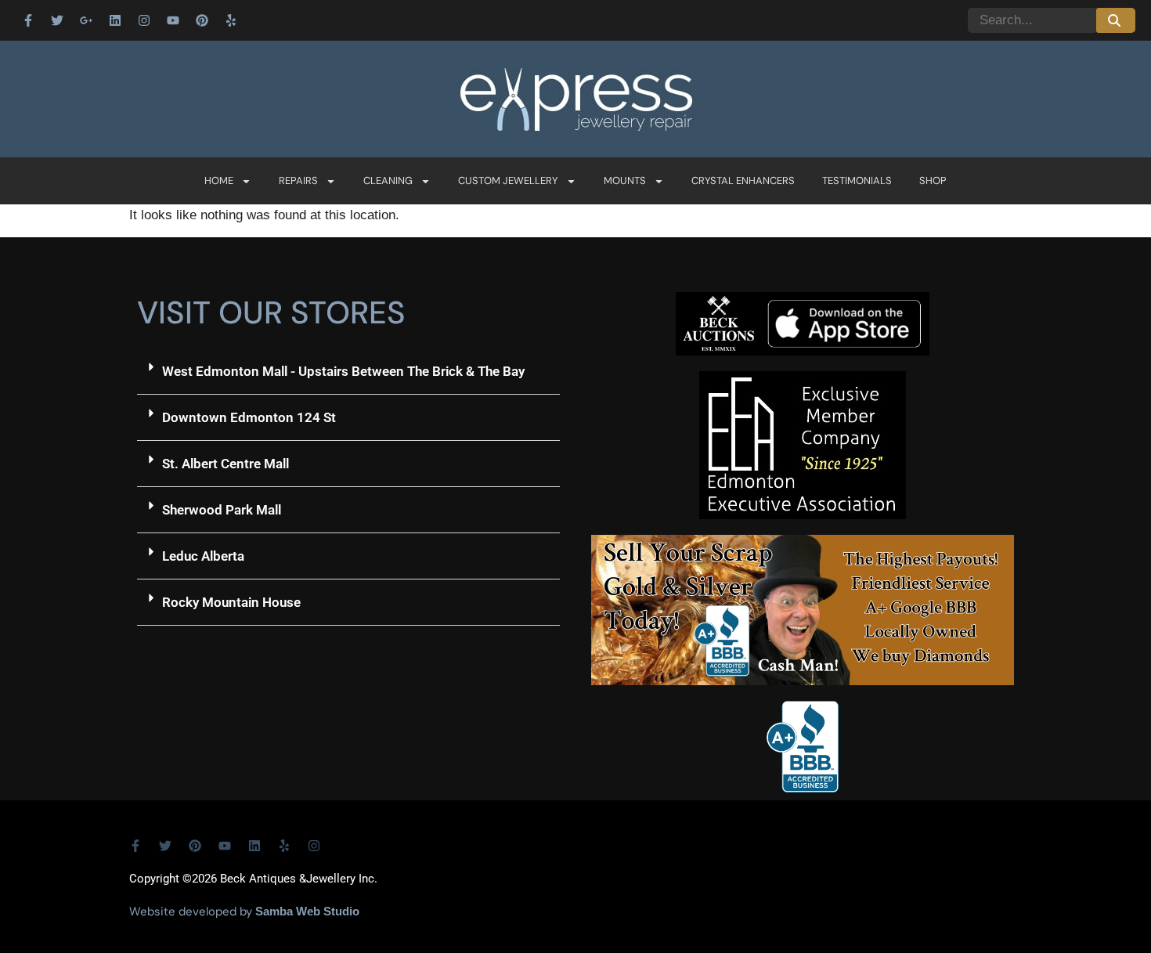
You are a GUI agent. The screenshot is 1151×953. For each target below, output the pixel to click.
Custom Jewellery (508, 180)
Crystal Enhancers (743, 180)
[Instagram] (144, 20)
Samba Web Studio (307, 911)
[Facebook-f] (28, 20)
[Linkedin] (115, 20)
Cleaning (388, 180)
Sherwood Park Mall (221, 510)
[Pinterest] (202, 20)
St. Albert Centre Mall (225, 463)
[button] (348, 371)
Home (218, 180)
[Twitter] (57, 20)
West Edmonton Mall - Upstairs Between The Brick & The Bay (343, 371)
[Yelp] (231, 20)
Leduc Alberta (203, 556)
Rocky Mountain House (231, 602)
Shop (933, 180)
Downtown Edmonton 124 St (249, 417)
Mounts (625, 180)
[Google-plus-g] (86, 20)
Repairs (298, 180)
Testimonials (857, 180)
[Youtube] (173, 20)
